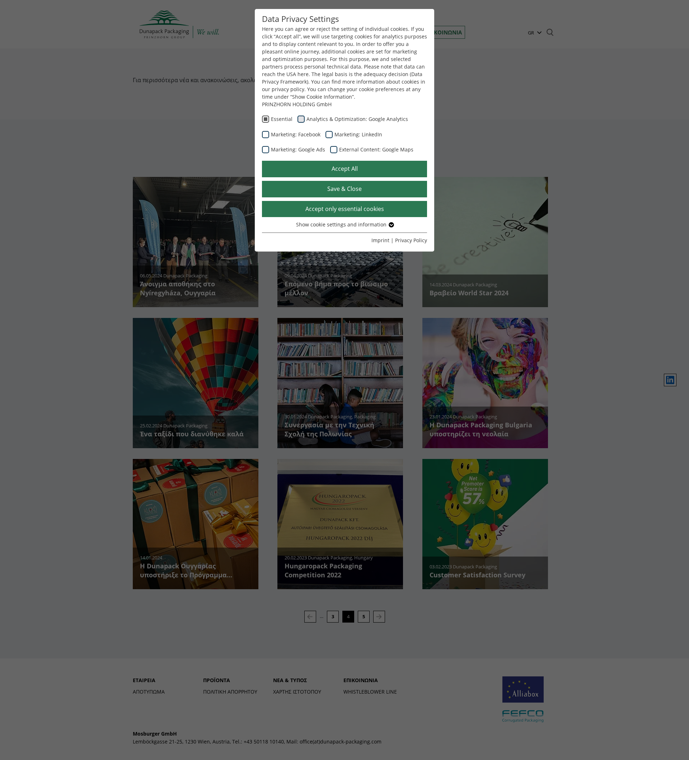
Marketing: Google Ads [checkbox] (298, 149)
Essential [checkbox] (281, 119)
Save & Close (344, 189)
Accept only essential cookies (344, 209)
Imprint (380, 240)
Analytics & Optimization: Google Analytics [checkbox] (357, 119)
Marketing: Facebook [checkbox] (295, 134)
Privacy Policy (411, 240)
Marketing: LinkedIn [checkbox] (358, 134)
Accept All (345, 169)
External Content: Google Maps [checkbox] (376, 149)
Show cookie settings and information (342, 224)
